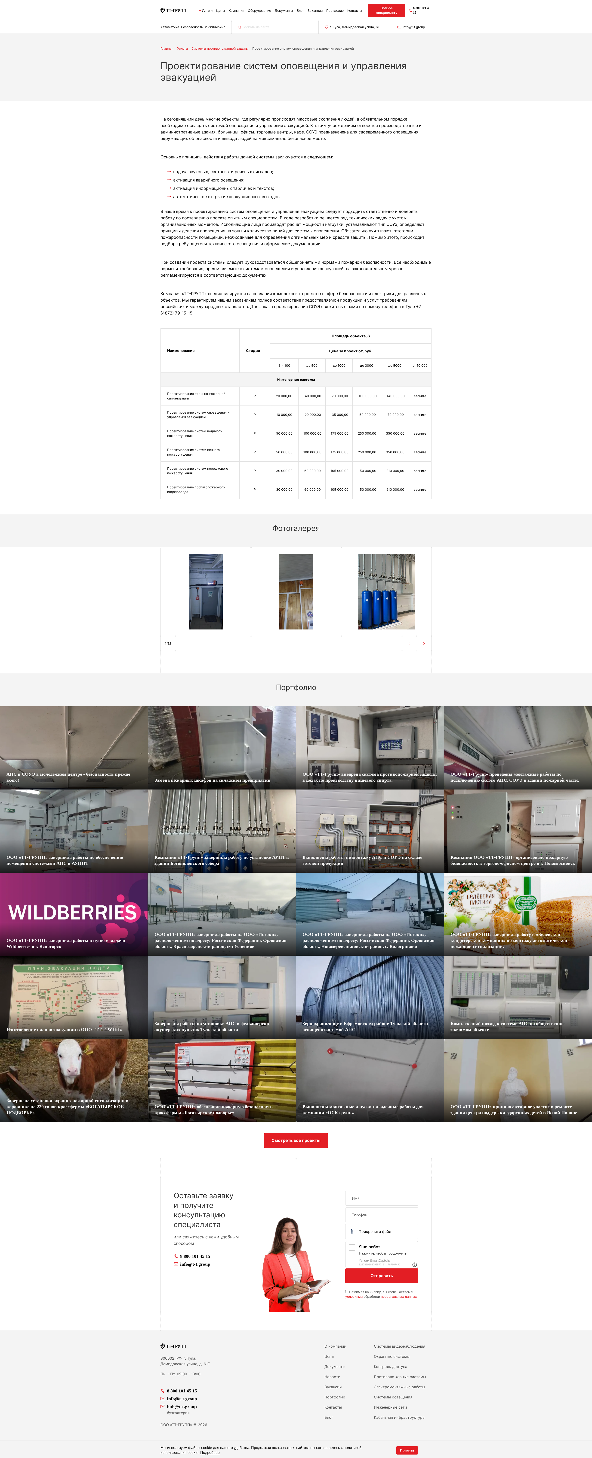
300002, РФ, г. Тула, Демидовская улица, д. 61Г (185, 1361)
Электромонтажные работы (399, 1387)
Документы (284, 10)
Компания (236, 10)
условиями (354, 1296)
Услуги (207, 10)
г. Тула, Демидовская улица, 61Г (355, 27)
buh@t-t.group (182, 1406)
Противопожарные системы (400, 1376)
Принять (407, 1450)
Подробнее (210, 1453)
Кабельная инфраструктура (399, 1417)
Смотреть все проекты (296, 1140)
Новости (332, 1376)
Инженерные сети (390, 1407)
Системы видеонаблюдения (399, 1346)
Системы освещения (393, 1397)
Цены (220, 10)
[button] (424, 643)
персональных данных (399, 1296)
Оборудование (259, 10)
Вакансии (315, 10)
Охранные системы (392, 1356)
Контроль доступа (390, 1366)
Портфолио (335, 10)
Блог (300, 10)
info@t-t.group (414, 27)
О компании (335, 1346)
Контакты (354, 10)
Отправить (381, 1275)
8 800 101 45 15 (195, 1256)
